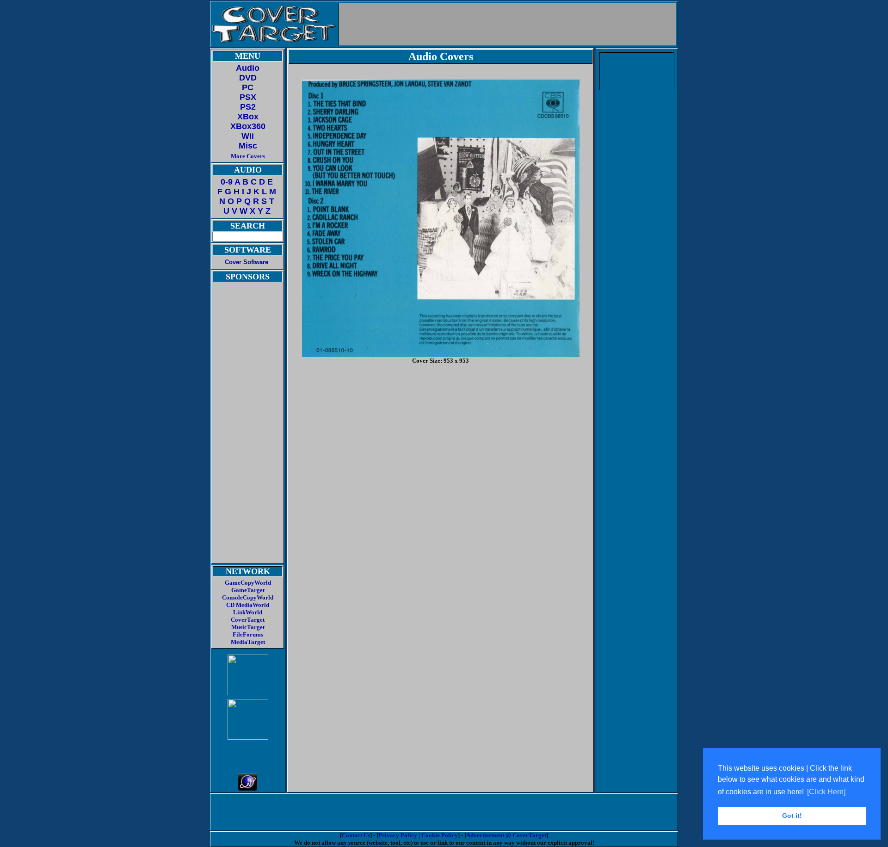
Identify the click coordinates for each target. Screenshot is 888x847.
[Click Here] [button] (826, 792)
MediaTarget (248, 641)
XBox (248, 116)
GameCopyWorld (248, 582)
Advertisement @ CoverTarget (506, 835)
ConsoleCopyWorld (247, 597)
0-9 (227, 181)
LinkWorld (247, 612)
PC (247, 87)
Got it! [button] (792, 815)
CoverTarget (248, 619)
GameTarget (248, 590)
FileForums (248, 634)
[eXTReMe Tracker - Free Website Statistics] (247, 788)
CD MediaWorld (247, 604)
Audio (247, 68)
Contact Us (356, 835)
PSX (248, 97)
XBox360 (247, 126)
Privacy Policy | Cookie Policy (418, 835)
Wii (247, 136)
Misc (248, 145)
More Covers (248, 156)
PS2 (248, 106)
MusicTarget (248, 627)
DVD (248, 77)
